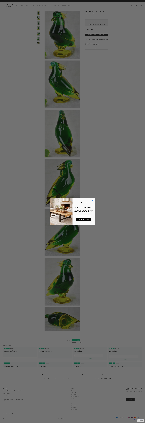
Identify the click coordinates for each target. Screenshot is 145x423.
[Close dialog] (93, 200)
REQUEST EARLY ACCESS (84, 219)
